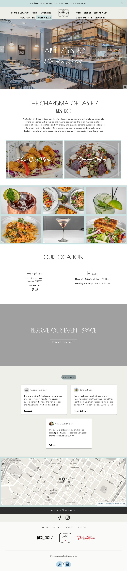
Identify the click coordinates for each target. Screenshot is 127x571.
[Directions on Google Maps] (63, 482)
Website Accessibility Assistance (63, 556)
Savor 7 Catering (85, 23)
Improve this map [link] (119, 504)
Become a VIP (100, 13)
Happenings (45, 13)
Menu (34, 13)
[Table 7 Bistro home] (63, 13)
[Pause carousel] (125, 87)
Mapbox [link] (101, 504)
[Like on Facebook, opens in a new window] (32, 290)
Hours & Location (20, 13)
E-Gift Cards (82, 18)
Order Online (44, 18)
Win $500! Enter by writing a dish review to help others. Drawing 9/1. (58, 3)
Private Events (27, 18)
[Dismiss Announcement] (122, 3)
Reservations (98, 18)
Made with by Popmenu (39, 510)
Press (78, 13)
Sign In (88, 13)
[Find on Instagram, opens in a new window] (36, 290)
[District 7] (43, 538)
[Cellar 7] (65, 538)
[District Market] (86, 538)
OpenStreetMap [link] (109, 504)
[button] (21, 200)
